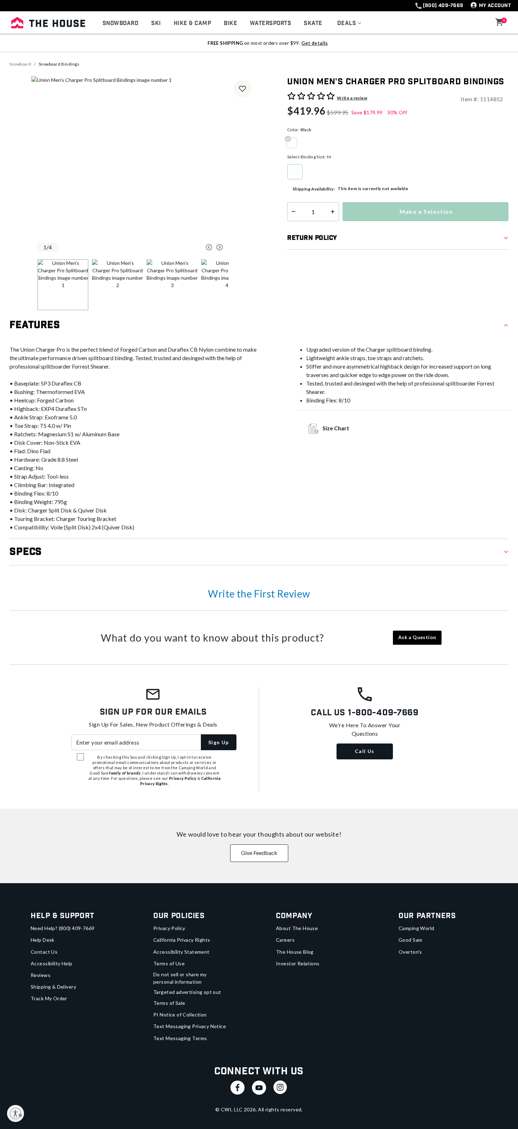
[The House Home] (48, 22)
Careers (285, 940)
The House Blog (295, 952)
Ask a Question (417, 637)
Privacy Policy (169, 928)
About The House (297, 928)
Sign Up (218, 742)
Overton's (410, 952)
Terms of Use (169, 963)
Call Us (365, 751)
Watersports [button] (270, 23)
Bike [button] (230, 23)
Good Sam (410, 940)
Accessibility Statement (181, 952)
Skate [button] (313, 23)
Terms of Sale (169, 1003)
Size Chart (335, 428)
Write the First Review (259, 594)
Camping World (416, 928)
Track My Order (49, 998)
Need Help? (63, 928)
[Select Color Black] (294, 142)
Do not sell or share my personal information (180, 978)
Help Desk (43, 940)
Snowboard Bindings (59, 64)
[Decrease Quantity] (292, 211)
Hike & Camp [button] (192, 23)
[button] (349, 23)
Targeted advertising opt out (187, 992)
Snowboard (20, 64)
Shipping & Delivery (53, 987)
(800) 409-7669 (443, 5)
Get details (314, 43)
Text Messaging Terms (180, 1038)
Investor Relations (298, 963)
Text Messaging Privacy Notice (189, 1026)
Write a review (352, 98)
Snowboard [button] (120, 23)
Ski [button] (156, 23)
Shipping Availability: (313, 189)
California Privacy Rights (181, 940)
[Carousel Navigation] (182, 247)
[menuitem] (120, 23)
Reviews (40, 975)
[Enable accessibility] (15, 1113)
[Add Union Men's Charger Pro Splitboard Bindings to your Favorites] (242, 88)
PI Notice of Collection (180, 1015)
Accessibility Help (52, 963)
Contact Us (44, 952)
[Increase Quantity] (334, 211)
